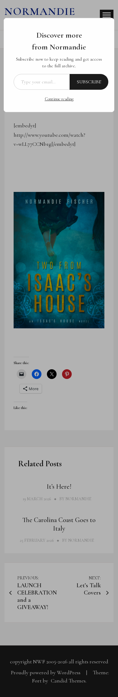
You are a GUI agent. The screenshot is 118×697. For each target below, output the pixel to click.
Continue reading (59, 99)
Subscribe (89, 82)
